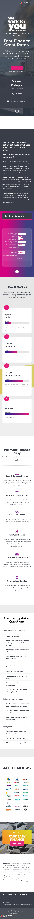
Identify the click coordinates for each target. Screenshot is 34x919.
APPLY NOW (17, 68)
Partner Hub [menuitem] (12, 894)
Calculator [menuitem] (23, 894)
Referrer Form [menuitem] (7, 899)
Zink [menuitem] (3, 894)
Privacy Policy (11, 910)
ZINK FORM (5, 902)
